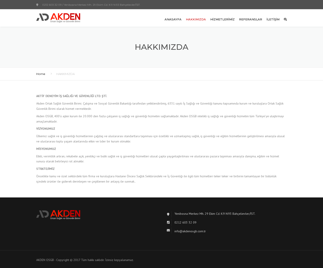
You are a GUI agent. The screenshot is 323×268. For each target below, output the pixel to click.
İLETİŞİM (273, 19)
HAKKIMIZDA (196, 19)
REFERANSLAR (250, 19)
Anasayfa (173, 19)
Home (40, 74)
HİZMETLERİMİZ (222, 19)
